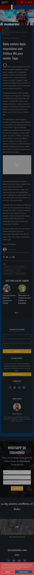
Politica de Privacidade (10, 568)
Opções (8, 572)
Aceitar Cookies (23, 572)
